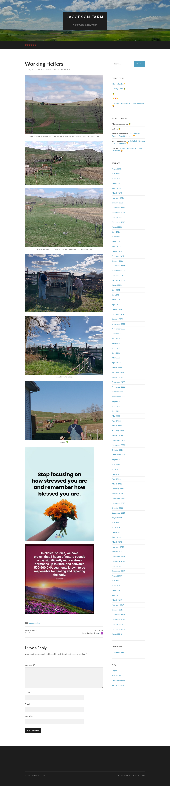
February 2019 (118, 605)
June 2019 (116, 585)
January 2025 (117, 261)
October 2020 (117, 508)
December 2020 (118, 498)
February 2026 (118, 198)
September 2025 (118, 222)
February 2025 (118, 256)
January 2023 (117, 377)
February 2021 (118, 488)
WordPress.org (118, 685)
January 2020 (117, 551)
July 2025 (116, 232)
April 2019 (116, 595)
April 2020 (116, 537)
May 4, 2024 (30, 70)
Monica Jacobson (47, 70)
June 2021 (116, 469)
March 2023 (117, 367)
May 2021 (116, 474)
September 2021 (118, 455)
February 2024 (118, 314)
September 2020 (118, 513)
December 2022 (118, 382)
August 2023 (117, 343)
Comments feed (118, 680)
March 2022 (117, 426)
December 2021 (118, 440)
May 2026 (116, 183)
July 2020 (116, 522)
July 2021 (116, 464)
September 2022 (118, 396)
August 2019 (117, 576)
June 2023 (116, 353)
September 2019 (118, 571)
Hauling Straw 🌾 (119, 89)
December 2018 (118, 614)
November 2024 (118, 270)
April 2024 (116, 304)
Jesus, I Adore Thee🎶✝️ (92, 631)
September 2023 (118, 338)
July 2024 (116, 290)
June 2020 (116, 527)
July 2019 (116, 581)
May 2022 (116, 416)
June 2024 (116, 295)
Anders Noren (132, 776)
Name (28, 692)
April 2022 (116, 421)
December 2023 (118, 324)
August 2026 (117, 169)
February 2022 (118, 430)
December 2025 (118, 207)
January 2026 (117, 203)
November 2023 (118, 329)
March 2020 (117, 542)
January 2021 (117, 493)
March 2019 (117, 600)
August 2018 (117, 634)
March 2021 (117, 484)
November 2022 (118, 387)
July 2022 (116, 406)
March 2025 (117, 251)
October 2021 (117, 450)
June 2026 (116, 178)
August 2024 (117, 285)
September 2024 (118, 280)
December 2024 (118, 266)
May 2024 (116, 300)
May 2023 (116, 358)
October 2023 (117, 333)
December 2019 (118, 556)
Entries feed (117, 675)
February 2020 (118, 547)
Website (28, 716)
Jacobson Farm (85, 17)
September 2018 (118, 629)
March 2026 (117, 193)
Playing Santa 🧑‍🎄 (118, 84)
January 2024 (117, 319)
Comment (30, 665)
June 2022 (116, 411)
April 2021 (116, 479)
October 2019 (117, 566)
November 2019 (118, 561)
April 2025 (116, 246)
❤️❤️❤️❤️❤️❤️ (31, 45)
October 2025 (117, 217)
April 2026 (116, 188)
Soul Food (31, 631)
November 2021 (118, 445)
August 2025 (117, 227)
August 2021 (117, 459)
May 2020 (116, 532)
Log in (114, 670)
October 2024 (117, 275)
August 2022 (117, 401)
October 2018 (117, 624)
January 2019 (117, 610)
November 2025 (118, 212)
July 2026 (116, 174)
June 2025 (116, 237)
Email (28, 704)
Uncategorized (34, 623)
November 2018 (118, 619)
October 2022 (117, 392)
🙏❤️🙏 (115, 98)
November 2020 (118, 503)
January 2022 (117, 435)
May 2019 (116, 590)
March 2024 (117, 309)
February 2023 (118, 372)
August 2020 (117, 518)
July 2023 (116, 348)
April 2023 (116, 362)
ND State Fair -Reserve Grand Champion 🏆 (128, 104)
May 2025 (116, 241)
